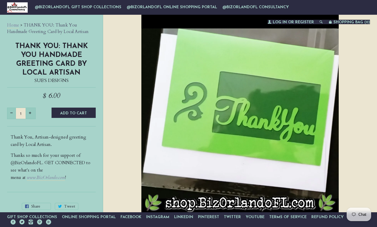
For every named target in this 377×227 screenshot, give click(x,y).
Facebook (130, 217)
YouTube (255, 217)
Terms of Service (288, 217)
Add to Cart (73, 113)
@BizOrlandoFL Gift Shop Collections (78, 7)
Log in (280, 22)
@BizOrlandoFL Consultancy (255, 7)
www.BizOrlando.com (46, 177)
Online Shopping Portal (89, 217)
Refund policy (327, 217)
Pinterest (208, 217)
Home (13, 25)
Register (304, 22)
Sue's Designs (51, 80)
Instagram (157, 217)
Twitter (232, 217)
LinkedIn (183, 217)
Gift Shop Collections (32, 217)
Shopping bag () (351, 22)
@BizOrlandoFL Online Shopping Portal (172, 7)
